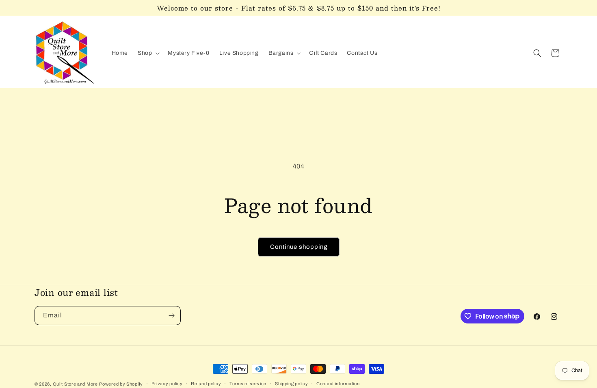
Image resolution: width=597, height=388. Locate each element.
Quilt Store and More (75, 384)
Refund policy (206, 383)
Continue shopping (298, 247)
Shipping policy (291, 383)
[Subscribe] (171, 315)
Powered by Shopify (121, 384)
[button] (148, 53)
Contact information (337, 383)
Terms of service (247, 383)
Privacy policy (167, 383)
